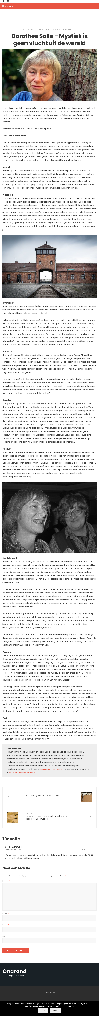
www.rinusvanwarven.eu (51, 769)
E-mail (5, 925)
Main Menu (8, 6)
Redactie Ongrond (35, 29)
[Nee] (96, 1008)
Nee (55, 1010)
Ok (43, 1010)
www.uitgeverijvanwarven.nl (22, 772)
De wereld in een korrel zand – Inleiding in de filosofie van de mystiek (46, 816)
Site (3, 936)
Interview (64, 29)
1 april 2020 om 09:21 (13, 850)
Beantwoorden (90, 850)
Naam (5, 913)
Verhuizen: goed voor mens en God (42, 794)
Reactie (6, 881)
